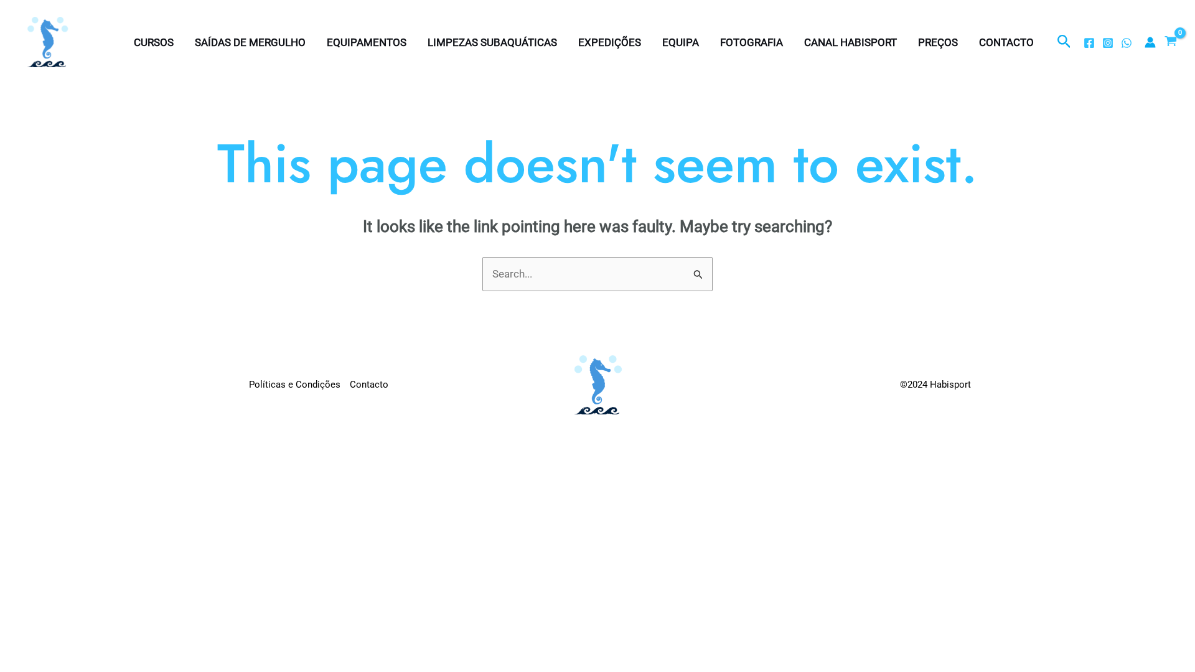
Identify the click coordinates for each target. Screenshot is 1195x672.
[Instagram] (1107, 43)
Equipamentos (366, 42)
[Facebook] (1089, 43)
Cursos (154, 42)
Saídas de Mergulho (250, 42)
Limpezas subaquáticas (492, 42)
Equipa (680, 42)
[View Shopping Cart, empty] (1170, 42)
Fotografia (751, 42)
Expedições (609, 42)
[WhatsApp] (1126, 43)
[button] (1064, 42)
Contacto (1006, 42)
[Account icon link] (1150, 42)
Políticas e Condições (294, 384)
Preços (938, 42)
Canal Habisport (850, 42)
